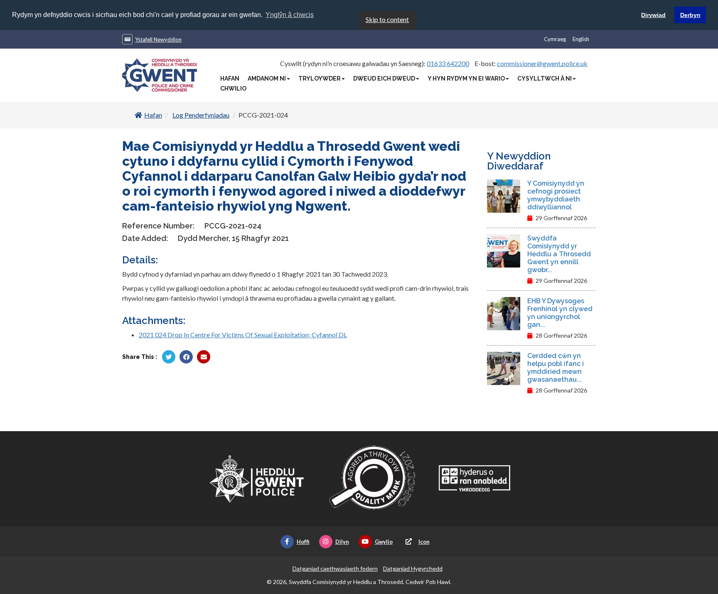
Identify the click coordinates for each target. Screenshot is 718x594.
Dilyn (342, 541)
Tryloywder (319, 78)
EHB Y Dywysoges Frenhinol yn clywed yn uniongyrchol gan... (560, 313)
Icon (424, 541)
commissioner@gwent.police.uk (542, 63)
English (581, 39)
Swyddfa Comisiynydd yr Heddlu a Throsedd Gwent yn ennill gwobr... (559, 254)
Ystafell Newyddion (158, 39)
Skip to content (387, 19)
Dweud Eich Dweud (384, 78)
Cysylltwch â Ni (544, 78)
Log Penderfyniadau (200, 115)
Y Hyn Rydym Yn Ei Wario (466, 78)
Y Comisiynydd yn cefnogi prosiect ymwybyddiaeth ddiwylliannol (555, 195)
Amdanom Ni (267, 78)
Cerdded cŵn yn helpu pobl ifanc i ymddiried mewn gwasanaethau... (555, 367)
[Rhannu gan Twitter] (168, 356)
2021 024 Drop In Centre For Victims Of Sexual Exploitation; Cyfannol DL (243, 335)
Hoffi (303, 541)
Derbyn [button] (690, 15)
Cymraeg (555, 39)
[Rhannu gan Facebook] (186, 356)
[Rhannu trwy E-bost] (203, 356)
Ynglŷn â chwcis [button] (290, 14)
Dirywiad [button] (653, 15)
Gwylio (384, 541)
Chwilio (233, 88)
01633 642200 (448, 63)
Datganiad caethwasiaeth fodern (335, 568)
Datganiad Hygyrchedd (413, 568)
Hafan (229, 78)
